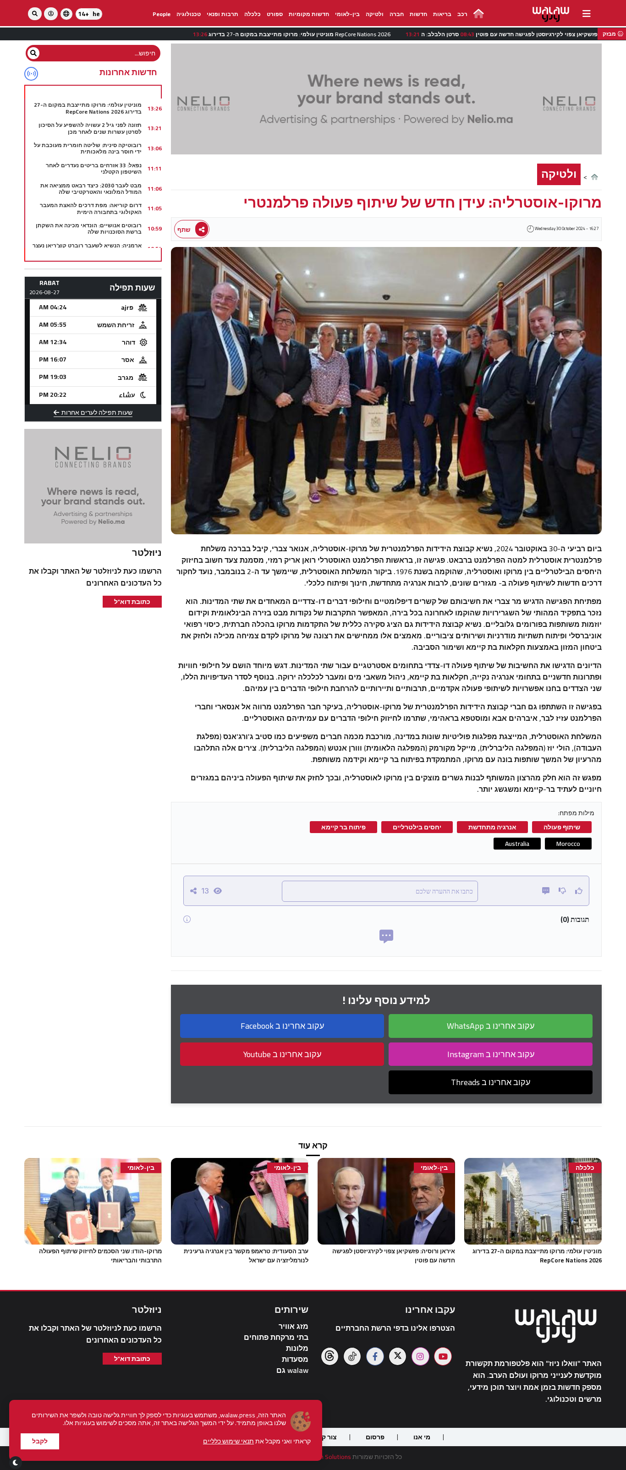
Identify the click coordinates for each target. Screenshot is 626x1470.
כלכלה (252, 14)
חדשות (418, 14)
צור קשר (325, 1437)
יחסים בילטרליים (417, 827)
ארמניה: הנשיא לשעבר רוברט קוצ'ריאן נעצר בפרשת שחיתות (87, 248)
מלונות (297, 1348)
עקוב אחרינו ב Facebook (282, 1025)
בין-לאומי (347, 14)
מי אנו (421, 1437)
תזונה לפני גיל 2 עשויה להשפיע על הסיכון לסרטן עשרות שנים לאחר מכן (90, 128)
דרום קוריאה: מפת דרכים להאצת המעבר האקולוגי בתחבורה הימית (91, 208)
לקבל (40, 1441)
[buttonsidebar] (586, 13)
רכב (462, 14)
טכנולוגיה (188, 14)
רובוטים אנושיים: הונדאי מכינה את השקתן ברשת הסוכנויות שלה (89, 228)
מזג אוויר (293, 1326)
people (161, 14)
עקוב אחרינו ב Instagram (490, 1054)
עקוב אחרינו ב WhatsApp (490, 1025)
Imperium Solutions (324, 1457)
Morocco (568, 844)
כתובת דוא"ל (132, 602)
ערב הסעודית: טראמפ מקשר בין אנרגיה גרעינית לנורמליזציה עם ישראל (246, 1255)
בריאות (442, 14)
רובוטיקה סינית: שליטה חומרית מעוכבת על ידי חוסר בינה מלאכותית (88, 148)
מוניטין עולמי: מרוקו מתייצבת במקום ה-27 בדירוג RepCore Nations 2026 (88, 107)
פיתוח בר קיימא (343, 827)
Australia (517, 844)
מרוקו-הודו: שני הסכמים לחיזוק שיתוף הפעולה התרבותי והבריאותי (100, 1255)
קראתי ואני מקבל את (257, 1441)
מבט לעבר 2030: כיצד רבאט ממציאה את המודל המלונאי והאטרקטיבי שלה (91, 188)
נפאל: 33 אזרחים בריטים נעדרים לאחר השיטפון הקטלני (94, 168)
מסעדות (295, 1359)
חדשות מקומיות (309, 14)
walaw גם (292, 1370)
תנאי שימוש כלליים (228, 1441)
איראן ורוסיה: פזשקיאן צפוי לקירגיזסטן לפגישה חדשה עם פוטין (393, 1255)
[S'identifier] (51, 13)
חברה (397, 14)
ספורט (275, 14)
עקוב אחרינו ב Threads (490, 1082)
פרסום (375, 1437)
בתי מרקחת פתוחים (276, 1337)
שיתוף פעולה (562, 827)
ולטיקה (375, 14)
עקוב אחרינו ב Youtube (282, 1054)
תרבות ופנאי (222, 14)
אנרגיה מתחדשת (492, 827)
